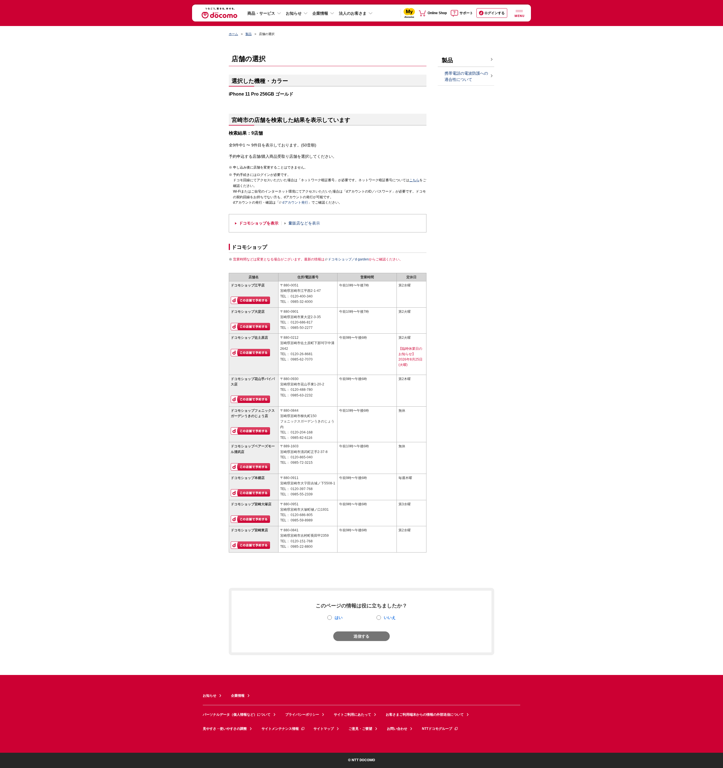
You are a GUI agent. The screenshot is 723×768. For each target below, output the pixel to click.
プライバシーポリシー (302, 715)
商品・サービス (261, 13)
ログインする (494, 13)
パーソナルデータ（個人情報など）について (237, 715)
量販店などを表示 (304, 223)
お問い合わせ (397, 729)
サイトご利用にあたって (352, 715)
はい (339, 617)
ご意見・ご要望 (360, 729)
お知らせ (294, 13)
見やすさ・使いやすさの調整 (225, 729)
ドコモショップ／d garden (348, 259)
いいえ (390, 617)
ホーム (233, 34)
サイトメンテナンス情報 (280, 729)
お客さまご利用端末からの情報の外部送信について (425, 715)
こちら (414, 180)
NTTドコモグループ (437, 729)
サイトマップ (323, 729)
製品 (248, 34)
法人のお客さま (353, 13)
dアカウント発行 (295, 202)
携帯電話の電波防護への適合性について (466, 76)
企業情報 (320, 13)
